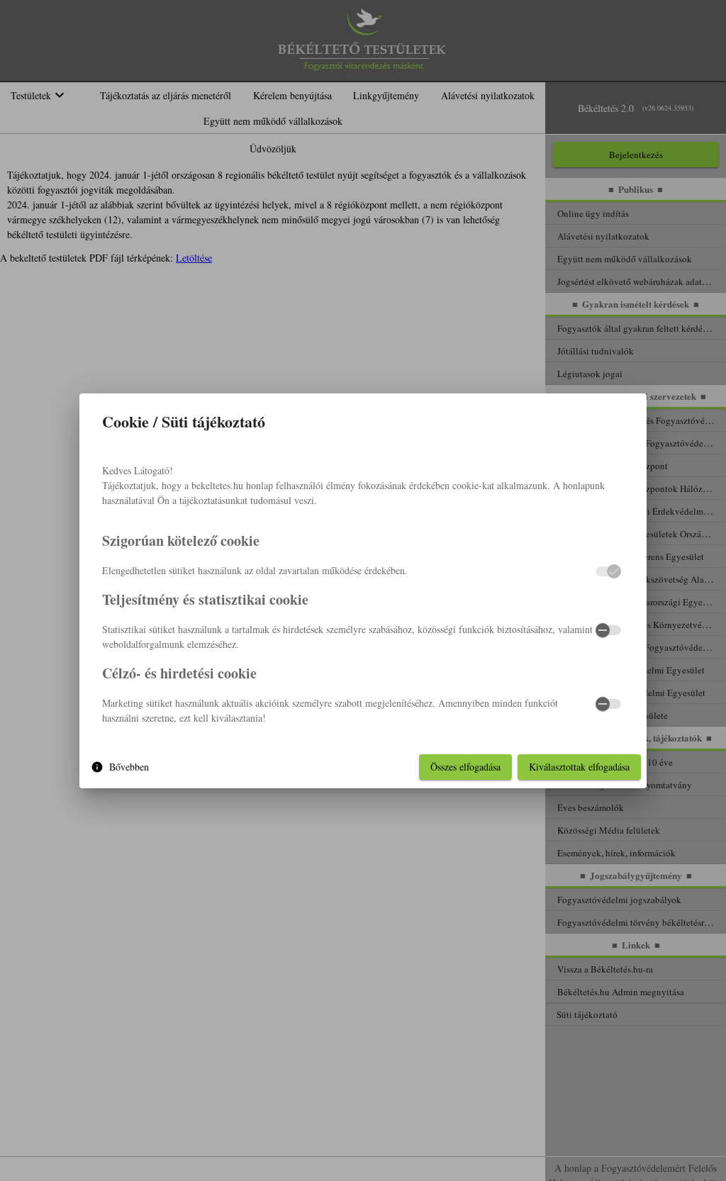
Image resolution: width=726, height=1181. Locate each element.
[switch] (608, 630)
